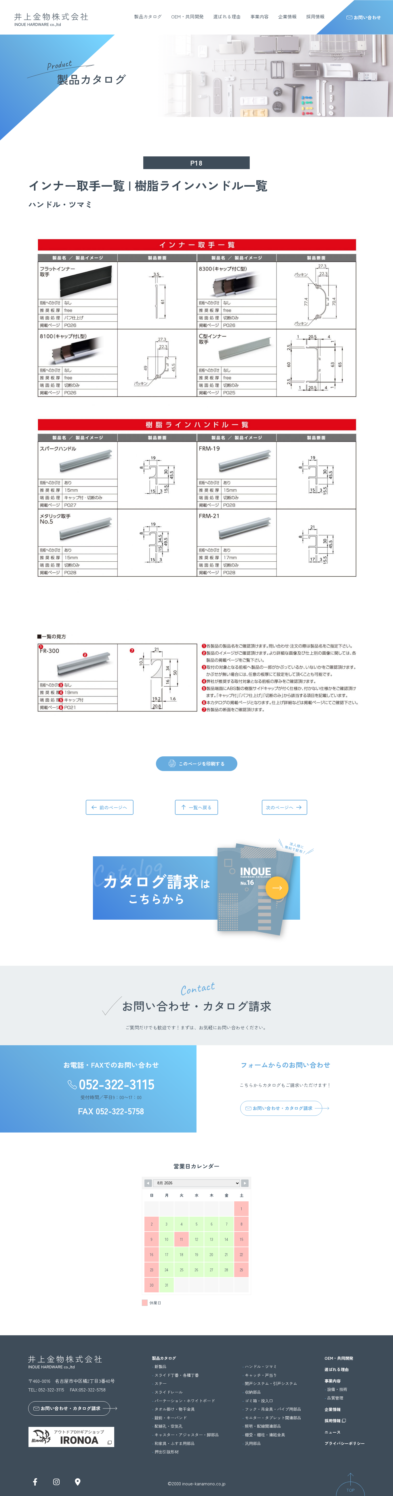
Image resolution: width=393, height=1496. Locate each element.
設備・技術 (337, 1389)
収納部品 (253, 1392)
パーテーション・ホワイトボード (184, 1401)
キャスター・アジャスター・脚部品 (186, 1435)
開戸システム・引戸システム (271, 1383)
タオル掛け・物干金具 (174, 1409)
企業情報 (287, 16)
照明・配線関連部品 (263, 1426)
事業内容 (259, 16)
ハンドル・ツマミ (261, 1366)
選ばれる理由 (227, 16)
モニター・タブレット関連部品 (273, 1418)
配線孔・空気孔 (168, 1426)
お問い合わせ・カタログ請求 (282, 1108)
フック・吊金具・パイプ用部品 (273, 1409)
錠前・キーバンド (170, 1418)
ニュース (333, 1432)
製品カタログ (148, 16)
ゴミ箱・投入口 (259, 1401)
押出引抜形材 (166, 1452)
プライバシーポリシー (345, 1443)
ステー (160, 1383)
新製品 (160, 1366)
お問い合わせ (367, 17)
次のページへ (279, 807)
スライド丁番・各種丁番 (176, 1375)
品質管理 (335, 1398)
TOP (350, 1490)
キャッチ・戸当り (261, 1375)
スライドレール (168, 1392)
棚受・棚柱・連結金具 (265, 1435)
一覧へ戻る (200, 807)
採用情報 (315, 16)
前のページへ (113, 807)
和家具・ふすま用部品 (174, 1443)
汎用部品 (253, 1443)
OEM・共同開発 (187, 16)
